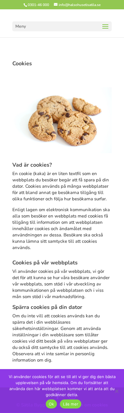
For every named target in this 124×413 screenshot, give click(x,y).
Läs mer (70, 404)
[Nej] (116, 391)
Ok (51, 404)
